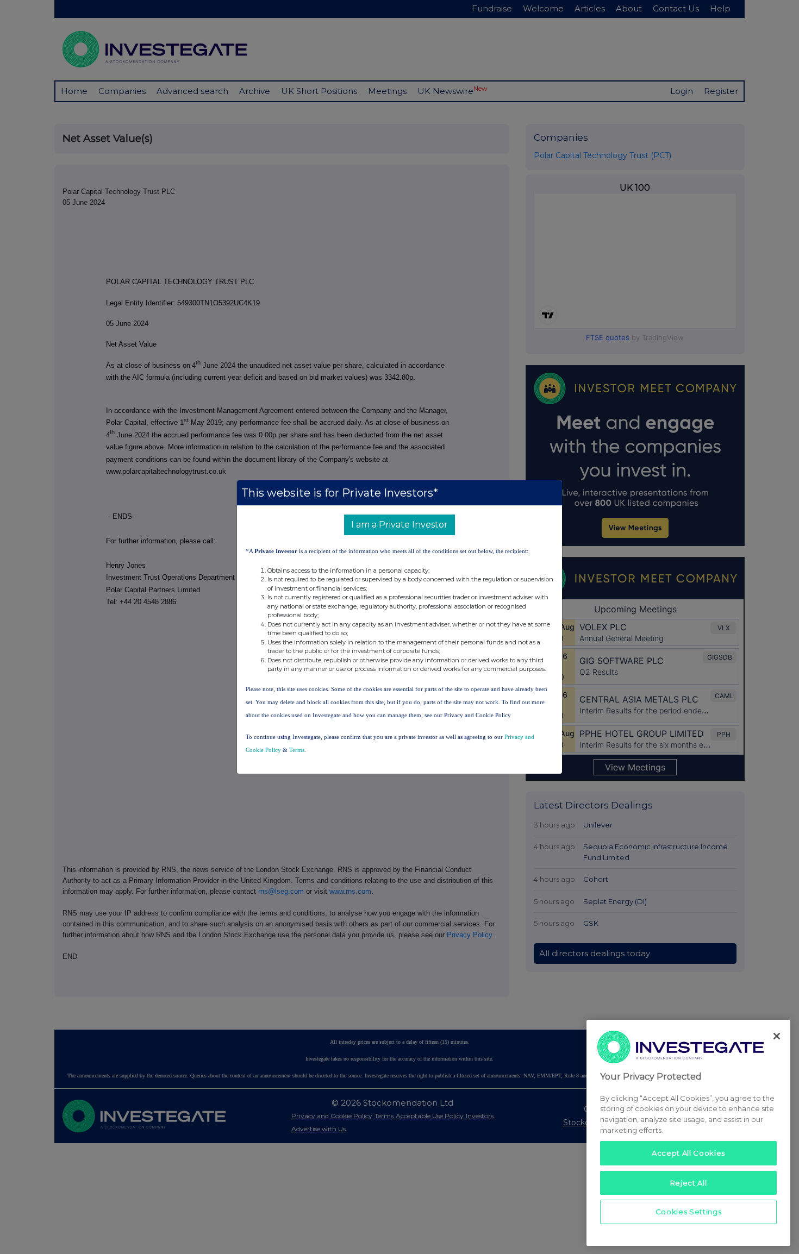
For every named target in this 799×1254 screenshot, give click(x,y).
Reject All (688, 1182)
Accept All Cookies (688, 1153)
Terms (296, 750)
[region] (688, 1132)
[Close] (777, 1036)
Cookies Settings (689, 1211)
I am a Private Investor (399, 524)
